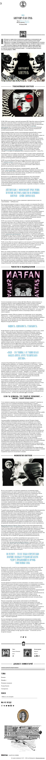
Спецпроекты (4, 688)
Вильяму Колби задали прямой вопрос (13, 149)
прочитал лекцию (8, 161)
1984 (23, 15)
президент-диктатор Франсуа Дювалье (19, 542)
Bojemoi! (36, 651)
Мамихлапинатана (40, 758)
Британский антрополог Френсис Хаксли (11, 525)
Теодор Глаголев (5, 686)
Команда (3, 677)
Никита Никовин (16, 651)
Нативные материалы (6, 683)
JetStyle (17, 755)
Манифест (3, 680)
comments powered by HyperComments (9, 667)
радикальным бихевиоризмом (13, 233)
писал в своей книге (10, 170)
